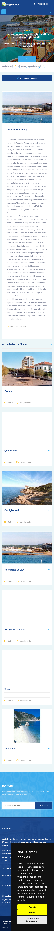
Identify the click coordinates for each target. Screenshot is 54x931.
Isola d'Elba (10, 748)
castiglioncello (8, 66)
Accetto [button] (32, 907)
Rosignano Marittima (15, 629)
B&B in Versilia (8, 903)
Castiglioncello (12, 510)
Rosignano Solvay (14, 570)
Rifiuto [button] (32, 912)
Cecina (8, 391)
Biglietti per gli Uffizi (10, 899)
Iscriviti (45, 806)
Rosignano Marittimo (18, 327)
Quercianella (11, 451)
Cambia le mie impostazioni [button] (32, 919)
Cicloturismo (7, 896)
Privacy (5, 927)
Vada (7, 689)
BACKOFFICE (42, 4)
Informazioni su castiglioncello (30, 66)
